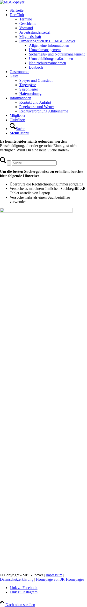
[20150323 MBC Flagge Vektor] (12, 2)
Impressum (54, 575)
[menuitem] (48, 10)
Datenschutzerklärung (16, 579)
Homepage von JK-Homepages (60, 579)
